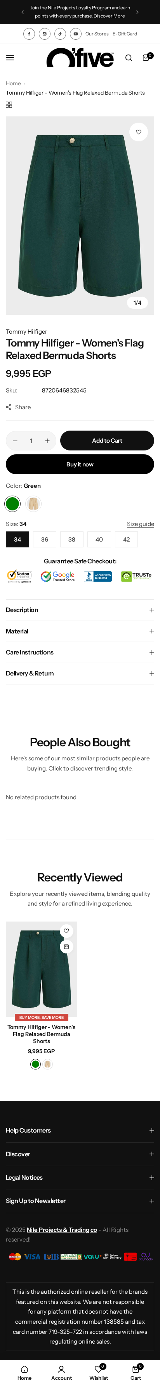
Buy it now (79, 464)
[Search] (128, 57)
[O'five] (80, 57)
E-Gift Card (125, 34)
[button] (22, 12)
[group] (80, 215)
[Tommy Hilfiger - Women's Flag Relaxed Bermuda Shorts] (41, 969)
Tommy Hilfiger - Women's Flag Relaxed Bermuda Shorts (41, 1034)
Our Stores (97, 34)
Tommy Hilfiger (26, 331)
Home (13, 83)
